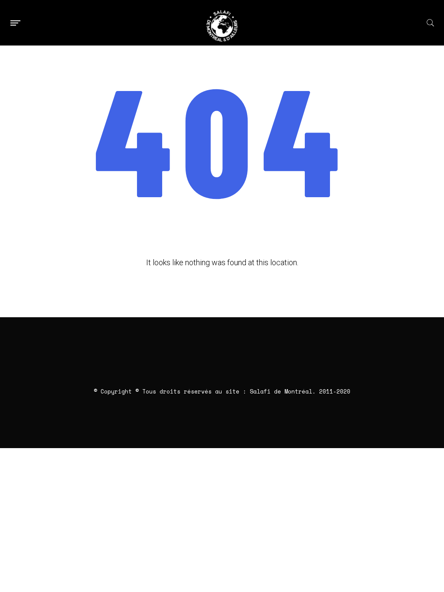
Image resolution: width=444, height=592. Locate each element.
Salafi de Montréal (281, 391)
